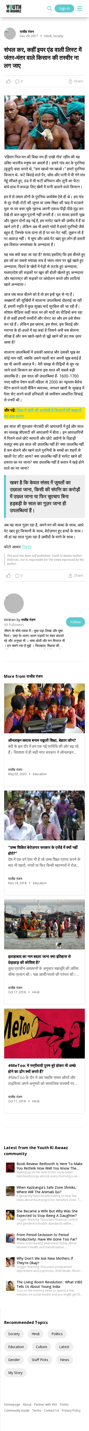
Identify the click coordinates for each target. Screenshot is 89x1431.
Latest (64, 1346)
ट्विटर (26, 547)
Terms (37, 1410)
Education (16, 1346)
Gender (14, 1359)
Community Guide (17, 1410)
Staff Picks (40, 1359)
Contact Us (52, 1410)
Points (64, 1404)
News (64, 1359)
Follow (75, 622)
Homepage (12, 1404)
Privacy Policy (71, 1410)
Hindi (36, 1333)
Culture (41, 1346)
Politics (57, 1333)
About (27, 1404)
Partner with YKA (46, 1404)
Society (14, 1333)
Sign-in (64, 8)
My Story (15, 1372)
